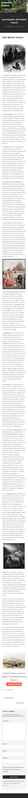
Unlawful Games (6, 4)
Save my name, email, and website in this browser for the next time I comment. (13, 769)
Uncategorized (14, 16)
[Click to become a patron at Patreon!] (14, 684)
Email (5, 751)
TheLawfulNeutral (10, 26)
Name (5, 744)
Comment (6, 721)
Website (5, 758)
